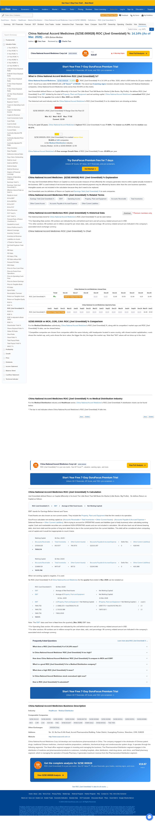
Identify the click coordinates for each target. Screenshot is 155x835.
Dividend (41, 24)
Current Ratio (11, 130)
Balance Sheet (11, 371)
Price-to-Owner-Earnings (15, 281)
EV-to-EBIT (10, 198)
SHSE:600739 (82, 719)
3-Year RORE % (12, 60)
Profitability (9, 349)
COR (37, 723)
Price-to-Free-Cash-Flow (15, 268)
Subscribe (114, 9)
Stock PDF (102, 24)
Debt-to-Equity (12, 166)
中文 (111, 794)
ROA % (9, 302)
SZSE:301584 (69, 719)
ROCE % (10, 311)
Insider (58, 24)
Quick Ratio (11, 290)
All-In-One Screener (119, 794)
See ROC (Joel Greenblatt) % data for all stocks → (90, 787)
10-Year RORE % (13, 66)
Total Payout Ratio (13, 340)
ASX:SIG (50, 723)
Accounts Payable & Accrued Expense (63, 203)
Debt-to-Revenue (13, 169)
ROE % (9, 314)
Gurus (35, 9)
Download (127, 213)
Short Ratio (11, 334)
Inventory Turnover (13, 233)
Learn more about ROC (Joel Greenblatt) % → (133, 641)
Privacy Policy (56, 794)
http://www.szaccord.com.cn (59, 737)
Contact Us (104, 794)
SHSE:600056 (46, 719)
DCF (34, 24)
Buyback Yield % (12, 102)
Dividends (9, 362)
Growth (8, 354)
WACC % (10, 346)
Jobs (40, 794)
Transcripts (79, 24)
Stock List (24, 798)
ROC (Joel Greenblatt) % (107, 20)
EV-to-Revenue (12, 210)
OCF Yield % (11, 216)
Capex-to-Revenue (13, 115)
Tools (72, 9)
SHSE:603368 (94, 719)
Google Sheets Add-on (126, 798)
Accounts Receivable (118, 199)
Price (7, 358)
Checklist (129, 24)
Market (55, 9)
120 (58, 140)
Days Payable (11, 151)
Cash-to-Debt (11, 124)
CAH (42, 723)
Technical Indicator (12, 379)
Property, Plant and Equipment (74, 94)
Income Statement (12, 366)
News (64, 9)
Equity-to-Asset (12, 195)
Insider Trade (48, 798)
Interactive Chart (68, 24)
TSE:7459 (111, 723)
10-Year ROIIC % (13, 57)
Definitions (92, 20)
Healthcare (22, 20)
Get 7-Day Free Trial (109, 15)
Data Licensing (100, 9)
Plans (106, 798)
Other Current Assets (37, 203)
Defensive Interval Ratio (15, 154)
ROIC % (10, 322)
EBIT (44, 94)
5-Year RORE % (12, 63)
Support (150, 9)
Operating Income (74, 199)
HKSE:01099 (78, 723)
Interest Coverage (13, 230)
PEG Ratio (10, 265)
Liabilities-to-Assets (13, 239)
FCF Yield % (11, 213)
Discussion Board (97, 798)
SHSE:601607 (66, 723)
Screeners (25, 9)
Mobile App (66, 794)
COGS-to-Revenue (13, 127)
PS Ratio (10, 287)
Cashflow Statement (12, 375)
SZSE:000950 (58, 719)
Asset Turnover (12, 99)
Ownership (111, 24)
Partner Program (90, 794)
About (35, 794)
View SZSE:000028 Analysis (49, 775)
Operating (120, 24)
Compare (94, 24)
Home (14, 9)
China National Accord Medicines (42, 81)
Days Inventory (12, 148)
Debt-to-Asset (11, 160)
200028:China (54, 727)
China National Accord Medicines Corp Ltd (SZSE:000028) (65, 20)
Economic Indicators (61, 798)
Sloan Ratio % (12, 337)
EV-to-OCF (10, 204)
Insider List (39, 798)
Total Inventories (137, 199)
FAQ (98, 794)
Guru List (32, 798)
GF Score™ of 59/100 (72, 84)
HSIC (57, 723)
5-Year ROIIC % (12, 54)
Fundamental (10, 40)
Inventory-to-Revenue (14, 236)
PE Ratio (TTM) (12, 256)
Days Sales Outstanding (15, 157)
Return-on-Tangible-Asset (15, 296)
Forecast (28, 24)
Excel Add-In (114, 798)
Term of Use (46, 794)
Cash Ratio (11, 121)
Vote (135, 24)
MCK (31, 723)
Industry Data (73, 798)
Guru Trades (49, 24)
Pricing (80, 9)
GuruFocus (5, 20)
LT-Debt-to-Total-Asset (14, 242)
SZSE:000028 (67, 81)
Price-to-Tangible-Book (14, 284)
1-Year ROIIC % (12, 48)
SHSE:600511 (118, 719)
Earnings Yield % (13, 182)
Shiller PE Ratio (12, 331)
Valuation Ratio (11, 44)
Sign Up (130, 9)
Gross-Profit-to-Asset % (15, 227)
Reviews (89, 9)
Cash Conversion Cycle (15, 118)
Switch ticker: (133, 29)
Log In (122, 9)
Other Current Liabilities (90, 203)
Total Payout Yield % (14, 343)
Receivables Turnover (14, 293)
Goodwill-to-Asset (13, 224)
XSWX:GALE (89, 723)
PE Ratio (10, 253)
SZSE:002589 (106, 719)
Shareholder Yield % (14, 325)
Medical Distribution (35, 20)
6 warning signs (99, 84)
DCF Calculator (85, 798)
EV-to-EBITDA (11, 201)
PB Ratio (10, 250)
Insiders (45, 9)
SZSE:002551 (129, 719)
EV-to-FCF (10, 207)
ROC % (9, 305)
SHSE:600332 (101, 723)
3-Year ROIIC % (12, 51)
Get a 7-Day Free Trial (73, 297)
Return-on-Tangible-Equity (16, 299)
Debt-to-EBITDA (12, 163)
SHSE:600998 (142, 719)
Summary (7, 24)
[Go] (151, 29)
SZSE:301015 (34, 719)
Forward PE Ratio (13, 262)
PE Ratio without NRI (14, 259)
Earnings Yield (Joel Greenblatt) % (87, 191)
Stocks (13, 20)
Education (140, 9)
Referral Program (77, 794)
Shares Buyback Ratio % (15, 328)
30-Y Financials (17, 24)
